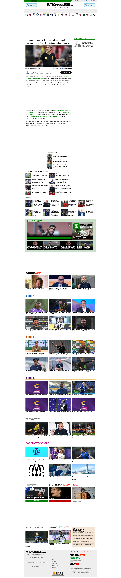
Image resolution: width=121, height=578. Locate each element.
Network (28, 0)
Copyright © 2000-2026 (30, 562)
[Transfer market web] (94, 1)
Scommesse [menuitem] (79, 11)
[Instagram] (82, 1)
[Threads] (80, 1)
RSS (53, 559)
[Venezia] (94, 14)
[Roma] (80, 14)
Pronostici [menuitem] (86, 11)
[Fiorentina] (40, 14)
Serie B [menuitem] (38, 11)
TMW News (57, 0)
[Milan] (65, 14)
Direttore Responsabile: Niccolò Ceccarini (36, 557)
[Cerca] (95, 11)
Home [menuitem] (29, 11)
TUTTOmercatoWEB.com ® (40, 562)
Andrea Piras (34, 72)
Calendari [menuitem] (73, 11)
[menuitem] (25, 11)
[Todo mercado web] (91, 1)
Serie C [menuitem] (43, 11)
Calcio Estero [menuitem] (59, 11)
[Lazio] (58, 14)
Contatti (54, 561)
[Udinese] (90, 14)
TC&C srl (31, 554)
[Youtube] (84, 1)
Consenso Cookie (56, 567)
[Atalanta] (26, 14)
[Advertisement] (84, 94)
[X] (78, 1)
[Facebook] (76, 1)
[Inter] (51, 14)
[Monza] (69, 14)
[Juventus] (55, 14)
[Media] (89, 1)
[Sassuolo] (83, 14)
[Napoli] (73, 14)
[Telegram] (87, 1)
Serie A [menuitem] (33, 11)
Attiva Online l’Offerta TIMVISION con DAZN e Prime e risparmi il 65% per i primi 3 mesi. (43, 127)
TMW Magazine (50, 0)
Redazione (54, 554)
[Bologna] (30, 14)
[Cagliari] (33, 14)
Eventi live (33, 0)
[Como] (37, 14)
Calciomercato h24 (65, 0)
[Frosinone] (44, 14)
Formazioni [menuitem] (66, 11)
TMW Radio (43, 0)
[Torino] (87, 14)
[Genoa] (48, 14)
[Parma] (76, 14)
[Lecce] (62, 14)
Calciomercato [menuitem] (50, 11)
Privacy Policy (55, 565)
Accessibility (55, 563)
